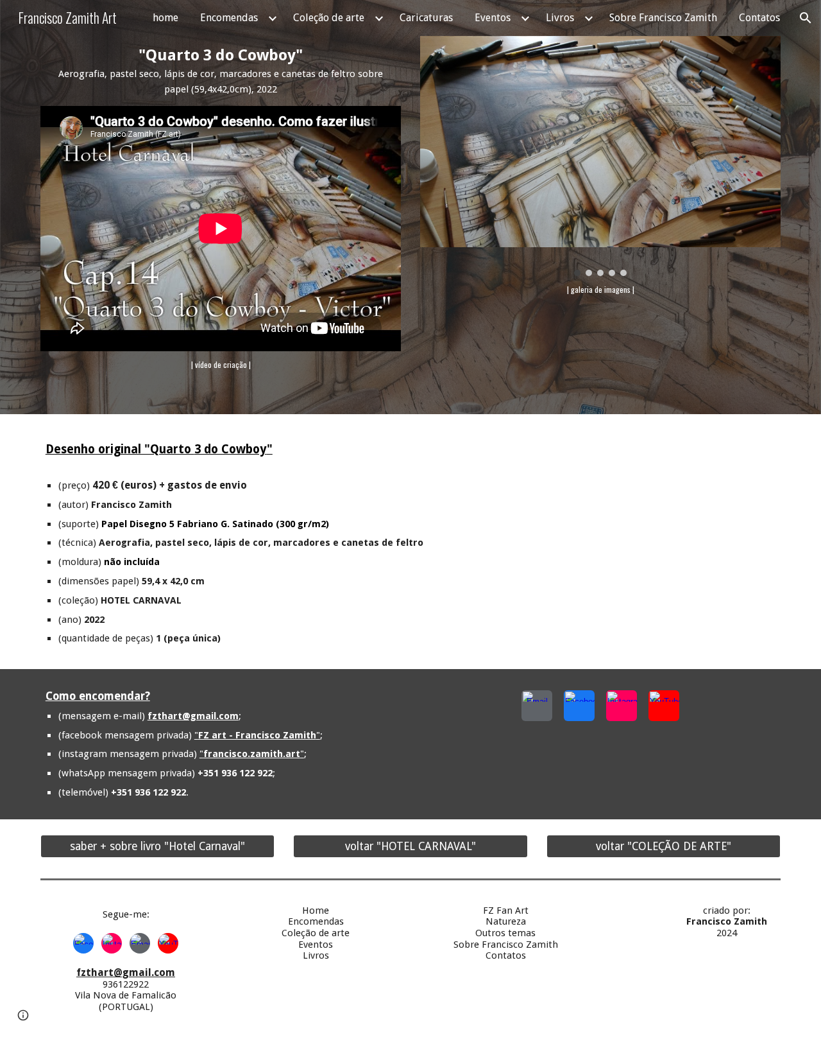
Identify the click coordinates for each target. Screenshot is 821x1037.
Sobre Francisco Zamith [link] (663, 18)
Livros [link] (560, 18)
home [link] (165, 18)
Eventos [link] (493, 18)
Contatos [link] (759, 18)
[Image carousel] (600, 156)
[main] (220, 71)
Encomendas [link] (229, 18)
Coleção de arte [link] (328, 18)
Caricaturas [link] (426, 18)
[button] (805, 18)
